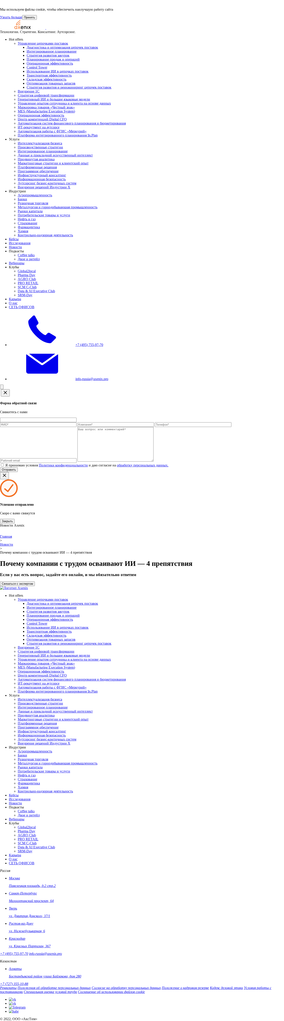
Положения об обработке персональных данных (54, 988)
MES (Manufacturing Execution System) (46, 111)
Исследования (19, 243)
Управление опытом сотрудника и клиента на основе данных (64, 103)
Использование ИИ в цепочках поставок (58, 71)
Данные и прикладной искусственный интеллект (55, 155)
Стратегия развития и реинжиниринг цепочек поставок (69, 87)
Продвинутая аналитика (36, 159)
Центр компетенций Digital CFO (42, 119)
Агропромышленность (35, 195)
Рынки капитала (30, 211)
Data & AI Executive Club (36, 291)
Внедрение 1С (28, 91)
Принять (29, 17)
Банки (22, 199)
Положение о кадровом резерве (185, 988)
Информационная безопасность (42, 179)
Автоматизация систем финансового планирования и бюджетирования (72, 123)
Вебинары (16, 263)
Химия (23, 231)
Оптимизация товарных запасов (51, 83)
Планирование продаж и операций (53, 59)
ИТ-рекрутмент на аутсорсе (38, 127)
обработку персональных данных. (142, 465)
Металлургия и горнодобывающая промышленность (57, 207)
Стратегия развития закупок (48, 55)
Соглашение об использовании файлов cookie (111, 992)
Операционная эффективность (50, 63)
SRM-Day (25, 295)
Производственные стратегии (40, 147)
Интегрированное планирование (52, 51)
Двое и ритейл (29, 259)
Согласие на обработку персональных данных (126, 988)
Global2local (27, 271)
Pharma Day (26, 275)
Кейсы (14, 239)
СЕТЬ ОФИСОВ (21, 307)
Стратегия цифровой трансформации (46, 95)
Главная (6, 536)
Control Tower (37, 67)
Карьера (15, 299)
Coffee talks (26, 255)
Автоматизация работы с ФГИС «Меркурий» (52, 131)
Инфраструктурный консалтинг (42, 175)
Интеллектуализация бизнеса (40, 143)
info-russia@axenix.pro (45, 954)
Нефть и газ (27, 219)
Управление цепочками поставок (43, 43)
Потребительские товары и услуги (44, 215)
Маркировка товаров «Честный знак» (46, 107)
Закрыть (7, 521)
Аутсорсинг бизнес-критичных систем (47, 183)
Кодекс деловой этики (226, 988)
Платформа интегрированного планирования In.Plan (58, 135)
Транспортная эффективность (49, 75)
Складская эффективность (46, 79)
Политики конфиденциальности (63, 465)
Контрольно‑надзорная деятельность (45, 235)
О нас (13, 303)
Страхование (27, 223)
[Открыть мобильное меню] (2, 387)
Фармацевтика (29, 227)
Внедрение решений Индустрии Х (44, 187)
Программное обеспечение (38, 171)
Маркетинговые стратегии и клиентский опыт (53, 163)
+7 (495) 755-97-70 (14, 954)
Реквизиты (8, 988)
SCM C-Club (27, 287)
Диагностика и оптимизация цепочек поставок (62, 47)
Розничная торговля (33, 203)
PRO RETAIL (28, 283)
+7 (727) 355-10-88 (14, 984)
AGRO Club (27, 279)
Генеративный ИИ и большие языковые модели (54, 99)
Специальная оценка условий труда (50, 992)
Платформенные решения (37, 167)
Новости (15, 247)
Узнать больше (11, 17)
